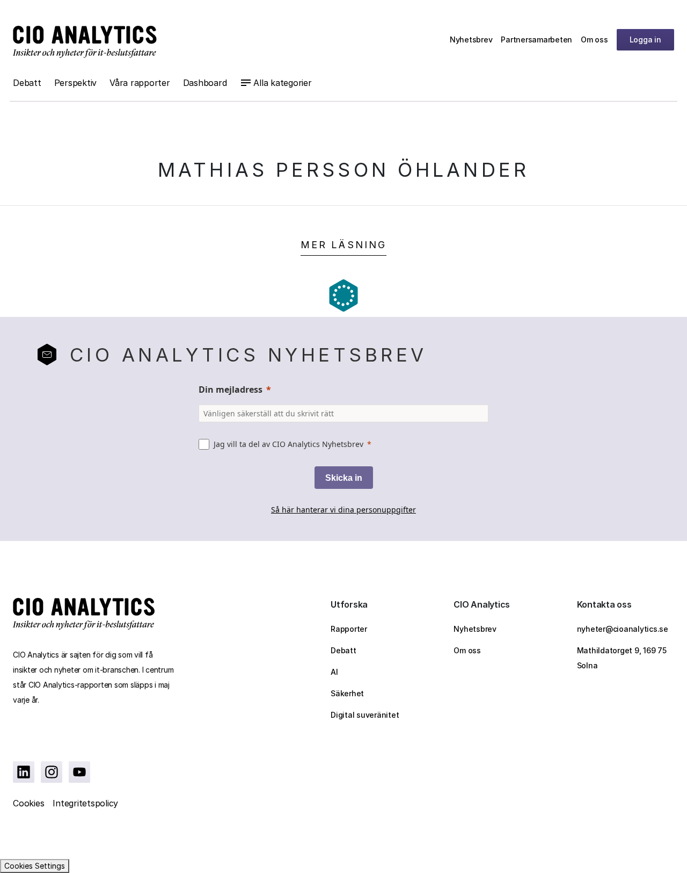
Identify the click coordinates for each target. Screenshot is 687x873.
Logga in (645, 39)
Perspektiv (75, 82)
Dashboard (205, 82)
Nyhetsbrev (471, 39)
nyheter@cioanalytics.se (622, 628)
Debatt (27, 82)
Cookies (28, 803)
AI (334, 671)
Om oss (594, 39)
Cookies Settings (34, 865)
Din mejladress (230, 389)
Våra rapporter (139, 82)
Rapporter (349, 628)
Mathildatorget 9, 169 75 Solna (622, 658)
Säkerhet (347, 693)
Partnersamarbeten (536, 39)
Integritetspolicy (85, 803)
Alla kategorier (282, 82)
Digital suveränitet (365, 714)
